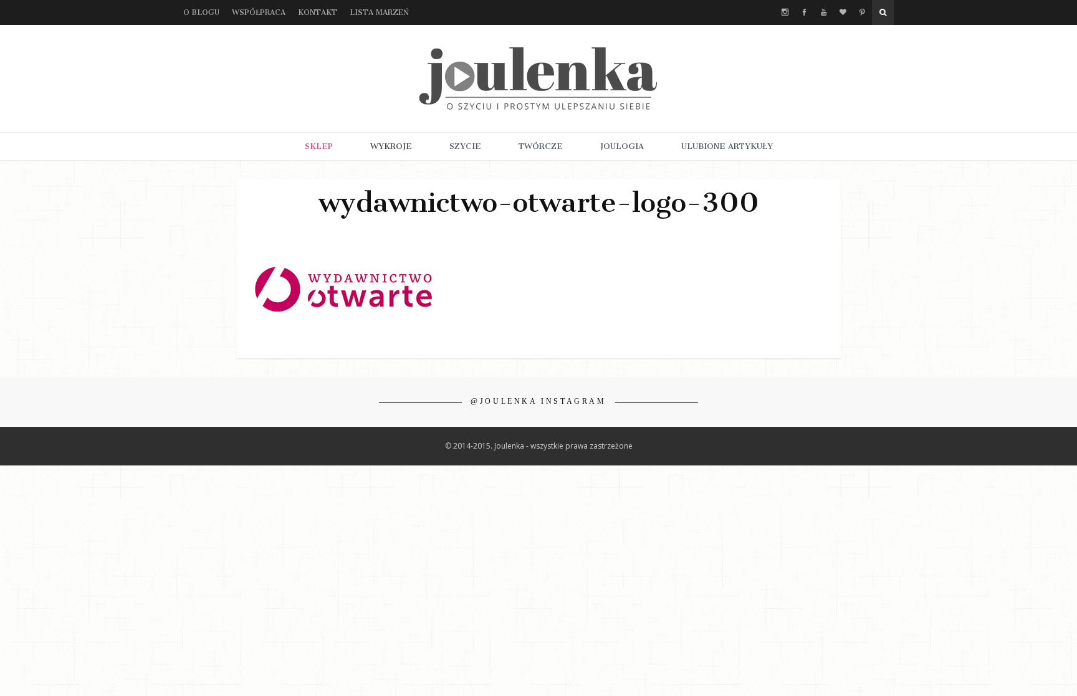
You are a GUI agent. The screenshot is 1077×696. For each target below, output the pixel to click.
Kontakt (317, 12)
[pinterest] (862, 12)
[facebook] (804, 12)
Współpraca (258, 12)
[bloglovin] (843, 12)
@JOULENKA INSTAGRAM (538, 401)
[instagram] (785, 12)
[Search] (883, 12)
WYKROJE (391, 146)
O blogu (201, 12)
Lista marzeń (379, 12)
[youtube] (823, 12)
